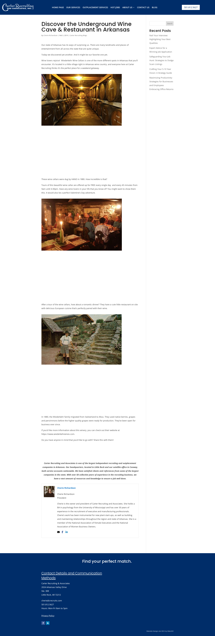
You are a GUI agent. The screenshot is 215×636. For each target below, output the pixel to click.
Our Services (73, 7)
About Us (127, 7)
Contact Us (143, 7)
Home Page (58, 7)
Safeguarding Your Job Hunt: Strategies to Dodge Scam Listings (161, 60)
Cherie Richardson (51, 35)
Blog (154, 7)
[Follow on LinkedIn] (47, 623)
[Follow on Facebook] (43, 623)
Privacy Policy (47, 615)
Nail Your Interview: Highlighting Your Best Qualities (159, 39)
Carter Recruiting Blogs (78, 35)
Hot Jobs (115, 7)
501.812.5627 (191, 7)
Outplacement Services (95, 7)
